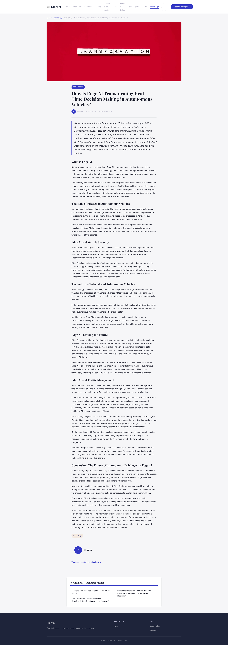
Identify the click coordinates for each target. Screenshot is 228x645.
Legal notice (155, 626)
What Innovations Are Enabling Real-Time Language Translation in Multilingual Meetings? (134, 593)
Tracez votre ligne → (181, 7)
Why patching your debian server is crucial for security (91, 591)
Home (67, 7)
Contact (153, 630)
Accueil (49, 18)
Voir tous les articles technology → (86, 562)
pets (137, 7)
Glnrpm (54, 7)
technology (154, 7)
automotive (77, 7)
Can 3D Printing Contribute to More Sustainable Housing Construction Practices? (90, 599)
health (115, 7)
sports (144, 7)
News (130, 7)
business (88, 7)
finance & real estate (107, 6)
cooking (98, 7)
